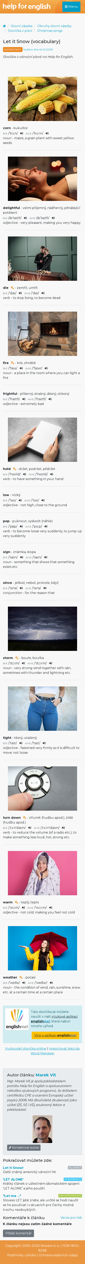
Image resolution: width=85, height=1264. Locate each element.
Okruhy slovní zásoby (54, 26)
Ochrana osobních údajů (58, 1255)
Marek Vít (46, 1075)
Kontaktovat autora (25, 1147)
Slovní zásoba (21, 26)
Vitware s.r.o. (50, 1246)
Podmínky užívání (21, 1255)
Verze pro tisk (71, 1218)
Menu (73, 7)
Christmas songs (49, 31)
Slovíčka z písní (20, 31)
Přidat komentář (18, 1233)
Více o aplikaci (55, 1035)
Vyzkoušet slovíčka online (25, 1048)
